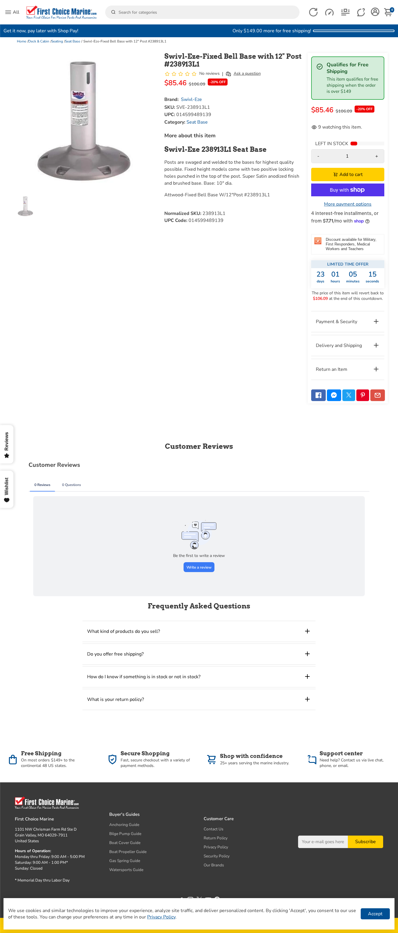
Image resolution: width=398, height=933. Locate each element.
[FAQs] (361, 12)
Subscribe (365, 841)
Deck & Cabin (38, 41)
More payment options (347, 204)
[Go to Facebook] (318, 395)
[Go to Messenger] (334, 395)
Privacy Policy (216, 847)
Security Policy (217, 856)
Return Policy (216, 838)
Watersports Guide (126, 870)
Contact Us (213, 829)
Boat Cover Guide (124, 842)
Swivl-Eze (191, 99)
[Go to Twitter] (348, 395)
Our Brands (214, 865)
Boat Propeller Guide (128, 851)
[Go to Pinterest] (362, 395)
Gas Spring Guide (124, 860)
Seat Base (72, 41)
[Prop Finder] (313, 12)
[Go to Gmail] (377, 395)
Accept (375, 914)
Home (21, 41)
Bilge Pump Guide (125, 833)
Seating (57, 41)
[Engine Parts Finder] (329, 12)
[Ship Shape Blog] (345, 12)
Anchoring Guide (124, 824)
